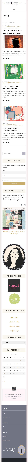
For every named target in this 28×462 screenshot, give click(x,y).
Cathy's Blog (14, 331)
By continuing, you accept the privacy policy (12, 180)
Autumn (18, 26)
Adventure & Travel (11, 124)
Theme (16, 28)
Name (4, 170)
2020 (3, 26)
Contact (4, 436)
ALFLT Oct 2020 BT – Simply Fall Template (12, 32)
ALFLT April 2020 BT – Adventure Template (11, 129)
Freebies (5, 28)
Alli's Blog (14, 318)
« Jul (4, 381)
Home (4, 83)
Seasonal (11, 28)
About (4, 426)
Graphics (5, 413)
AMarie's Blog (14, 322)
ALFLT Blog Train (10, 26)
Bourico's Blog (14, 326)
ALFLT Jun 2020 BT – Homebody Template (10, 87)
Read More (6, 58)
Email (4, 175)
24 (4, 373)
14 (17, 367)
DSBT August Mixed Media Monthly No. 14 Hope (14, 232)
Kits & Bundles (6, 417)
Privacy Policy (6, 440)
